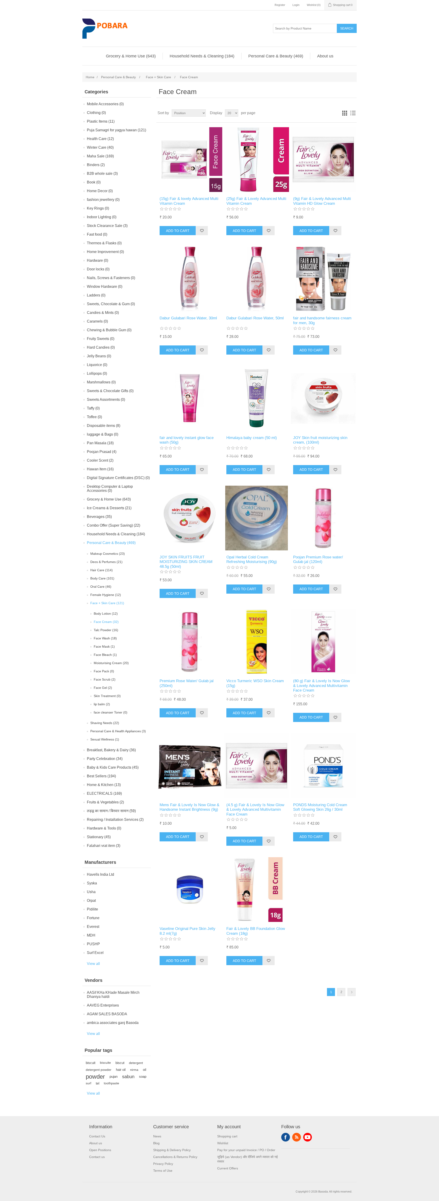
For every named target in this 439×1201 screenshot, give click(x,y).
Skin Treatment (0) (107, 696)
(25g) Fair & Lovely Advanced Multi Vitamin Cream (256, 201)
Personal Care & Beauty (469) (275, 56)
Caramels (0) (97, 321)
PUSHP (93, 944)
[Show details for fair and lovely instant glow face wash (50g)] (189, 398)
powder (95, 1076)
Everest (93, 927)
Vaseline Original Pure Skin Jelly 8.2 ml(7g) (187, 930)
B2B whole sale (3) (102, 173)
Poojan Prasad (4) (101, 452)
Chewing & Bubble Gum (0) (109, 330)
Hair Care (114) (101, 570)
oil (144, 1070)
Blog (156, 1143)
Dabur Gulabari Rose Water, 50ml (255, 318)
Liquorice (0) (97, 365)
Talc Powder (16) (106, 630)
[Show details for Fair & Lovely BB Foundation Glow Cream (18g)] (256, 889)
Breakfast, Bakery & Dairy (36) (111, 750)
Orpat (91, 900)
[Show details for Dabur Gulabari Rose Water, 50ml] (256, 279)
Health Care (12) (100, 139)
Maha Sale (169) (100, 156)
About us (325, 56)
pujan (114, 1076)
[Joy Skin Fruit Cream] (323, 398)
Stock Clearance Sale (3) (107, 226)
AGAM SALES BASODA (107, 1014)
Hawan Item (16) (100, 469)
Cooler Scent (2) (100, 460)
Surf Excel (95, 953)
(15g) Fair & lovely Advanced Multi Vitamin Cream (189, 201)
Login (296, 5)
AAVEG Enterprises (103, 1005)
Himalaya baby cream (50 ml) (251, 438)
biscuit (90, 1063)
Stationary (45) (99, 837)
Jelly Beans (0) (99, 356)
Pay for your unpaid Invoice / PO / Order (246, 1150)
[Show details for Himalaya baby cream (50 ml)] (256, 398)
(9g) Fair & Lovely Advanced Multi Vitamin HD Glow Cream (322, 201)
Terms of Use (162, 1170)
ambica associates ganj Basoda (113, 1023)
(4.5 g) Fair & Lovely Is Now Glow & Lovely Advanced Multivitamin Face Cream (255, 809)
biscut (119, 1063)
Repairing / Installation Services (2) (115, 819)
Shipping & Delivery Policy (172, 1150)
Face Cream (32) (106, 622)
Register (280, 5)
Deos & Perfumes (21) (106, 562)
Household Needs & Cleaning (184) (202, 56)
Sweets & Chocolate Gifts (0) (110, 391)
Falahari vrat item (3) (103, 846)
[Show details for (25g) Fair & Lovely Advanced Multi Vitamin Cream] (256, 159)
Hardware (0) (97, 260)
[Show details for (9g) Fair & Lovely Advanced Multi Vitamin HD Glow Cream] (323, 159)
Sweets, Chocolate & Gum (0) (111, 304)
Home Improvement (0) (105, 252)
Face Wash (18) (105, 638)
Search (346, 28)
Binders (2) (96, 165)
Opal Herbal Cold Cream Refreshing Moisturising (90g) (251, 559)
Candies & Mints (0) (103, 313)
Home (90, 77)
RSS (296, 1137)
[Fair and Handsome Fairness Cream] (323, 279)
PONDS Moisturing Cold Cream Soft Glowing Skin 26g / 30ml (320, 807)
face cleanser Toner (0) (110, 712)
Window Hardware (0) (104, 286)
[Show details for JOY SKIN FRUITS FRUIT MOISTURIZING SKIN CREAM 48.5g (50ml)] (189, 518)
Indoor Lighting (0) (101, 217)
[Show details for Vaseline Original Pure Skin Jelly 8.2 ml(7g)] (189, 889)
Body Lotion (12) (106, 613)
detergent (136, 1063)
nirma (134, 1070)
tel (97, 1083)
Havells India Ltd (100, 874)
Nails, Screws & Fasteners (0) (111, 278)
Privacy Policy (163, 1164)
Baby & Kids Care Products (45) (113, 767)
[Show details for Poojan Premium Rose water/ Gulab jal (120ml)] (323, 518)
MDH (91, 935)
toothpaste (111, 1083)
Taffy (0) (93, 408)
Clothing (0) (96, 113)
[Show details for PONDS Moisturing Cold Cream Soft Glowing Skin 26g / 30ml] (323, 765)
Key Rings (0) (98, 208)
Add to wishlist (202, 230)
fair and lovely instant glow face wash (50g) (187, 440)
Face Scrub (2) (104, 679)
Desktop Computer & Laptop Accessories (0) (110, 489)
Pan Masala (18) (100, 443)
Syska (92, 883)
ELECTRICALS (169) (104, 793)
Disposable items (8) (103, 426)
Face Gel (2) (103, 687)
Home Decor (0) (100, 191)
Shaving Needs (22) (104, 723)
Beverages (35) (99, 517)
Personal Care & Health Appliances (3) (118, 731)
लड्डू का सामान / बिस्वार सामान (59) (111, 811)
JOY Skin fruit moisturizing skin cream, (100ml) (320, 440)
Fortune (93, 918)
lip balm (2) (102, 704)
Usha (91, 892)
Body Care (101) (102, 578)
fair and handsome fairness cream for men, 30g (322, 320)
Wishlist (222, 1143)
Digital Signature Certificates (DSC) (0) (118, 478)
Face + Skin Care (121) (107, 603)
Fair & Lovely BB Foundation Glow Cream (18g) (255, 930)
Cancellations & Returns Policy (175, 1157)
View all (93, 964)
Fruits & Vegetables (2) (105, 802)
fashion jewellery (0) (103, 200)
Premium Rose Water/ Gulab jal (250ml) (187, 683)
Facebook (285, 1137)
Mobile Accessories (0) (105, 104)
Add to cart (177, 231)
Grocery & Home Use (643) (131, 56)
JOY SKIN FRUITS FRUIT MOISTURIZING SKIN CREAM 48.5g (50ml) (186, 562)
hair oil (121, 1070)
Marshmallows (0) (101, 382)
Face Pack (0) (104, 671)
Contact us (97, 1157)
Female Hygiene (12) (105, 595)
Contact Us (97, 1136)
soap (142, 1076)
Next (352, 992)
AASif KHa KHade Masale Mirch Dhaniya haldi (113, 995)
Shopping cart (227, 1136)
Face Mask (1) (104, 646)
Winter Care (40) (100, 147)
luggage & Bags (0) (102, 434)
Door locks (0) (98, 269)
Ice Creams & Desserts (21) (109, 508)
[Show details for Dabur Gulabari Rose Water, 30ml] (189, 279)
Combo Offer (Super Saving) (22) (113, 525)
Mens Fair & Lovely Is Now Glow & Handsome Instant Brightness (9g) (189, 807)
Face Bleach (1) (105, 655)
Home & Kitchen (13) (104, 785)
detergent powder (98, 1070)
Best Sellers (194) (101, 776)
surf (88, 1083)
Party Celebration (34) (105, 759)
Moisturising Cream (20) (111, 663)
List (353, 113)
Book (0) (94, 182)
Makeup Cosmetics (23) (107, 553)
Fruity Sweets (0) (100, 339)
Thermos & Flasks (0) (104, 243)
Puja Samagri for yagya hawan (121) (116, 130)
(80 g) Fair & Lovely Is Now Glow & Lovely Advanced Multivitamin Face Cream (321, 685)
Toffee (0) (94, 417)
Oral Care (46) (100, 586)
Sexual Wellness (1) (104, 739)
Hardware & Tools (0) (104, 828)
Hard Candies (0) (101, 347)
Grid (344, 113)
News (157, 1136)
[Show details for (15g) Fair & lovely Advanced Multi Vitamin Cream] (189, 159)
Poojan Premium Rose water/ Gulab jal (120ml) (318, 559)
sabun (128, 1076)
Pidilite (92, 909)
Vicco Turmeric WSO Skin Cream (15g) (255, 683)
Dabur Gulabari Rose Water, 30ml (188, 318)
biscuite (105, 1062)
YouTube (307, 1137)
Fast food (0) (97, 234)
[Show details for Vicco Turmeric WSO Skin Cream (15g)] (256, 641)
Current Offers (227, 1168)
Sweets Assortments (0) (106, 399)
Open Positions (100, 1150)
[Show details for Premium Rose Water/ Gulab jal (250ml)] (189, 641)
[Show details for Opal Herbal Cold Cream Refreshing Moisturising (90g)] (256, 518)
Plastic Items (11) (101, 121)
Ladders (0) (96, 295)
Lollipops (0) (97, 373)
